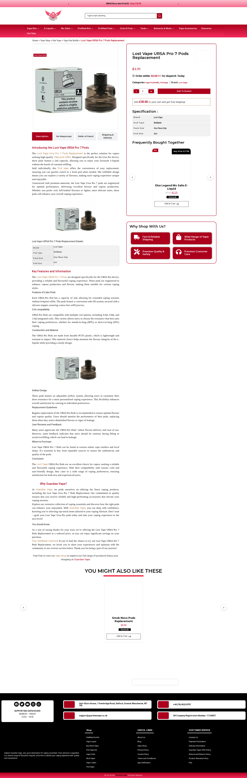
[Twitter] (22, 704)
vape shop (60, 555)
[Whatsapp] (38, 704)
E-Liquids (48, 28)
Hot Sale (31, 33)
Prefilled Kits (84, 28)
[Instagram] (33, 704)
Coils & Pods (126, 28)
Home (35, 40)
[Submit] (195, 682)
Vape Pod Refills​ (71, 40)
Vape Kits (32, 28)
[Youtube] (27, 704)
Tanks (143, 28)
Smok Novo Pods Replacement (123, 619)
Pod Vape (56, 40)
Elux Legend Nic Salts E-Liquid (171, 187)
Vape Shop (45, 40)
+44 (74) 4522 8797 (182, 704)
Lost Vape (183, 83)
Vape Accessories (188, 28)
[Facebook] (16, 704)
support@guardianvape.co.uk (93, 715)
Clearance (206, 28)
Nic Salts (65, 28)
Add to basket (184, 91)
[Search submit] (159, 15)
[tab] (42, 136)
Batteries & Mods (162, 28)
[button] (132, 177)
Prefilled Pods (105, 28)
